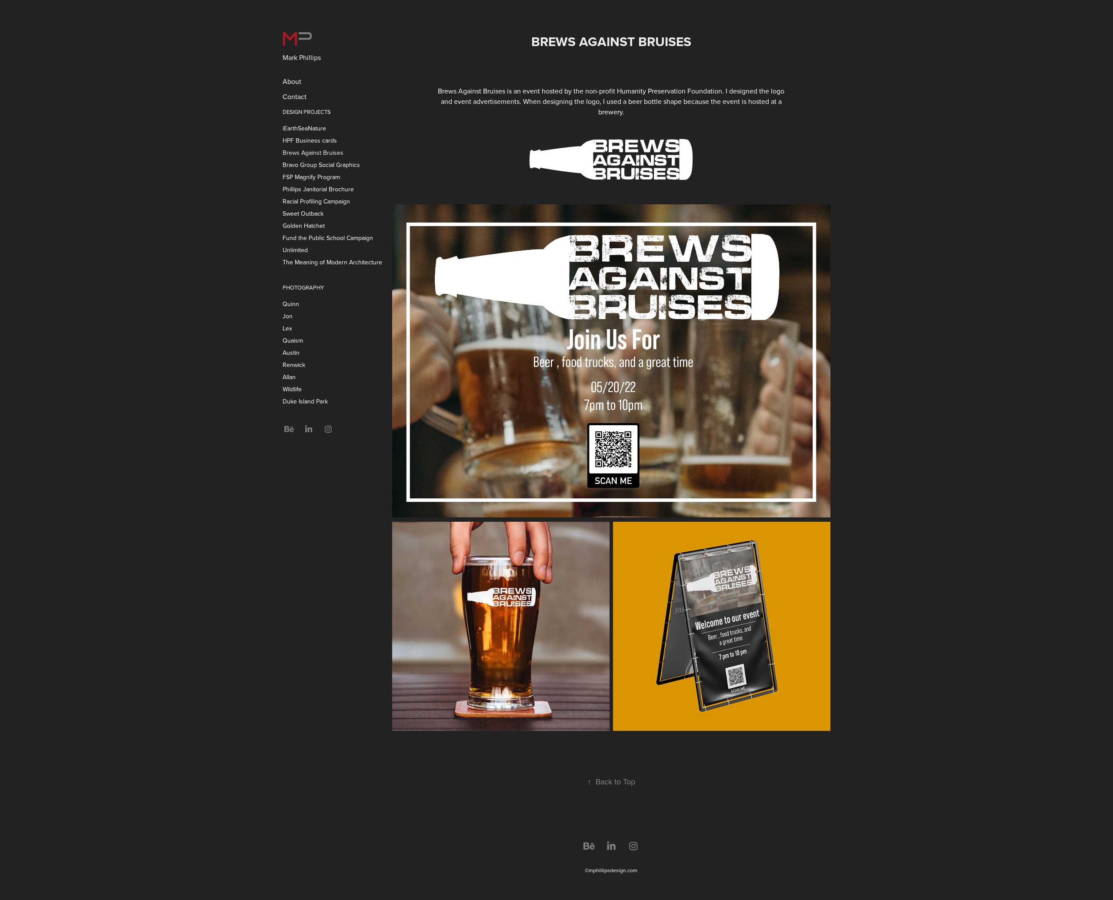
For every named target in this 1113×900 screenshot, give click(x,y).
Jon (288, 316)
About (292, 81)
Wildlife (292, 389)
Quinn (291, 304)
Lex (287, 328)
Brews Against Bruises (313, 152)
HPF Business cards (310, 140)
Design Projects (307, 112)
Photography (303, 287)
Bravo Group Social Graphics (321, 164)
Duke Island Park (305, 401)
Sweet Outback (303, 213)
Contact (295, 96)
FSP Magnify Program (311, 177)
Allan (289, 377)
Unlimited (295, 250)
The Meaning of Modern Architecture (332, 262)
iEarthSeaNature (304, 128)
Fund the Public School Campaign (328, 237)
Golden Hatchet (304, 225)
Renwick (294, 364)
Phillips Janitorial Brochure (318, 189)
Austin (291, 352)
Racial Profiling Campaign (316, 201)
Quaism (293, 340)
